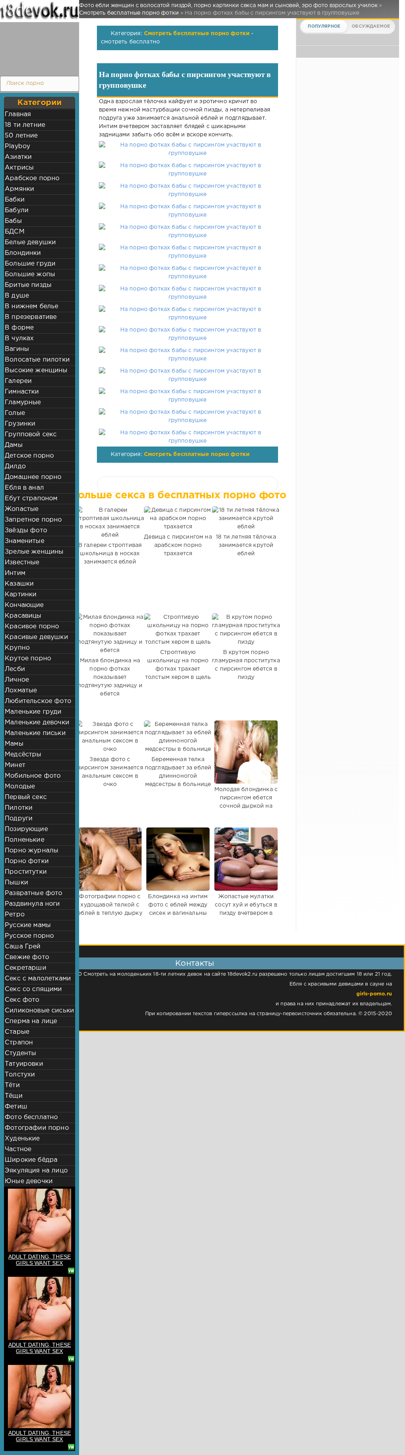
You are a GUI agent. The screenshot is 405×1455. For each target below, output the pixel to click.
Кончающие (24, 605)
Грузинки (20, 424)
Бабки (15, 200)
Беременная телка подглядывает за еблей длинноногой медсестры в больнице (178, 772)
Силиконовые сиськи (39, 1011)
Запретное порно (33, 520)
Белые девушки (30, 242)
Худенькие (22, 1139)
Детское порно (29, 456)
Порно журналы (31, 851)
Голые (15, 413)
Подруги (18, 819)
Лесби (15, 669)
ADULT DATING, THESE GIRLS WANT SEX (39, 1259)
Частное (18, 1149)
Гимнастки (22, 392)
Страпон (19, 1043)
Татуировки (24, 1064)
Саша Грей (23, 947)
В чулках (19, 338)
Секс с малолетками (38, 979)
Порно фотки (27, 861)
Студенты (20, 1053)
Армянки (19, 189)
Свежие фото (27, 957)
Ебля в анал (24, 488)
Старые (17, 1032)
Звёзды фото (26, 530)
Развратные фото (33, 893)
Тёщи (14, 1096)
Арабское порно (32, 178)
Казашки (19, 584)
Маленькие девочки (37, 723)
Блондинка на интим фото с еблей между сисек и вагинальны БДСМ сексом (178, 909)
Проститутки (26, 872)
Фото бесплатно (31, 1117)
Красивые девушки (36, 637)
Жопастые (21, 509)
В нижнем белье (31, 306)
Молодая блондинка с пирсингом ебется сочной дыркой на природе (246, 802)
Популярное (324, 26)
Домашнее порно (33, 477)
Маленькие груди (33, 712)
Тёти (12, 1085)
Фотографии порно (37, 1128)
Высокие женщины (36, 370)
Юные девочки (29, 1181)
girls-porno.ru (374, 994)
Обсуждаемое (371, 26)
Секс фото (22, 1000)
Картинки (20, 594)
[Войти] (37, 47)
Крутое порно (28, 659)
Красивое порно (32, 626)
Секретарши (25, 968)
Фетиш (16, 1107)
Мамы (14, 744)
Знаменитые (24, 541)
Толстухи (20, 1075)
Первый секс (26, 797)
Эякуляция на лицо (36, 1171)
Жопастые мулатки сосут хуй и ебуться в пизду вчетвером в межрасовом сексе (246, 909)
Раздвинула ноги (32, 904)
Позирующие (26, 829)
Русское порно (29, 936)
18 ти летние (25, 125)
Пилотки (18, 808)
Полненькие (24, 840)
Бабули (16, 210)
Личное (17, 680)
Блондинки (23, 253)
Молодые (20, 787)
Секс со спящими (33, 989)
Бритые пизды (28, 285)
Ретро (15, 915)
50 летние (21, 136)
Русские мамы (28, 925)
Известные (22, 562)
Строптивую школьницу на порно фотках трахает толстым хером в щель (178, 665)
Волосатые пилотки (37, 360)
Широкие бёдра (31, 1160)
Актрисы (19, 168)
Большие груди (30, 264)
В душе (17, 296)
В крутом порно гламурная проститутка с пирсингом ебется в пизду (246, 665)
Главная (18, 114)
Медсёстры (23, 755)
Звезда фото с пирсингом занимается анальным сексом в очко (110, 772)
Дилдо (15, 466)
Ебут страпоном (31, 498)
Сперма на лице (31, 1021)
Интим (15, 573)
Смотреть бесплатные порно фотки (197, 33)
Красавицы (23, 616)
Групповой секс (31, 434)
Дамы (14, 445)
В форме (19, 328)
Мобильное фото (33, 776)
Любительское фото (38, 701)
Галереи (18, 381)
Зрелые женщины (34, 552)
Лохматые (21, 691)
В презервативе (31, 317)
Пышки (16, 883)
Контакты (194, 963)
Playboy (17, 146)
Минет (15, 765)
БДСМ (15, 232)
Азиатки (18, 157)
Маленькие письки (35, 733)
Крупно (17, 648)
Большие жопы (30, 274)
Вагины (17, 349)
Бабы (13, 221)
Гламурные (23, 402)
